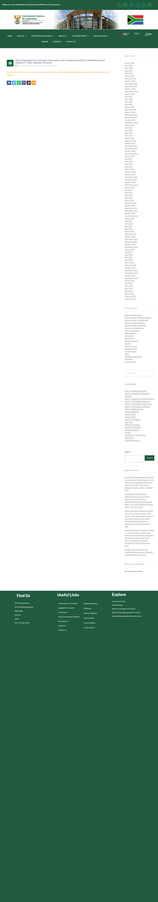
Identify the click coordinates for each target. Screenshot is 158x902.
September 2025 (131, 91)
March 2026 (129, 76)
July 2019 (128, 283)
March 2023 (129, 169)
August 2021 (130, 218)
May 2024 (128, 133)
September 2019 (131, 278)
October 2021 (130, 213)
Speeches (128, 359)
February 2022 (130, 203)
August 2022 (130, 187)
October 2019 (130, 275)
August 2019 (130, 281)
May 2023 (128, 164)
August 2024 (130, 125)
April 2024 (129, 135)
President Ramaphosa (133, 357)
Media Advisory (131, 333)
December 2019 (131, 270)
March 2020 (129, 263)
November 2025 (131, 86)
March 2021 (129, 231)
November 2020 (131, 242)
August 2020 (130, 250)
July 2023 (128, 159)
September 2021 (131, 216)
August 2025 (130, 94)
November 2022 (131, 180)
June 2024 (129, 130)
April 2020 (129, 260)
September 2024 (131, 122)
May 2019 (128, 288)
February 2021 (130, 234)
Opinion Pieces (130, 351)
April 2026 (129, 73)
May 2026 (128, 71)
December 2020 (131, 239)
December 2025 (131, 84)
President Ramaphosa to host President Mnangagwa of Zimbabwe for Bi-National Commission (139, 552)
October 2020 (130, 244)
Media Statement (131, 341)
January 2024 (130, 143)
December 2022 (131, 177)
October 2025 (130, 89)
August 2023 (130, 156)
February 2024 (130, 141)
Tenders (44, 41)
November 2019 (131, 273)
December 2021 (131, 208)
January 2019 (130, 299)
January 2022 (130, 205)
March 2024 (129, 138)
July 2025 (128, 97)
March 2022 (129, 200)
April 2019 (129, 291)
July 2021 (128, 221)
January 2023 (130, 174)
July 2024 (128, 128)
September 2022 (131, 185)
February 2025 (130, 110)
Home (9, 36)
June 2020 (129, 255)
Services (62, 36)
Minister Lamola (131, 346)
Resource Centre (79, 36)
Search (127, 452)
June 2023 (129, 161)
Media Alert (129, 336)
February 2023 (130, 172)
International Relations (41, 36)
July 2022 (128, 190)
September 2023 (131, 154)
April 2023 (129, 167)
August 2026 (130, 63)
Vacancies (57, 41)
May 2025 (128, 102)
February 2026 (130, 78)
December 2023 (131, 146)
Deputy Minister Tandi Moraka (136, 320)
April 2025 (129, 104)
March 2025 (129, 107)
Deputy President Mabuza (135, 323)
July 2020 (128, 252)
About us (20, 36)
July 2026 (128, 65)
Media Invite (129, 338)
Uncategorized (130, 362)
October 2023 (130, 151)
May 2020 (128, 257)
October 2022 (130, 182)
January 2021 (130, 237)
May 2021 (128, 226)
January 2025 (130, 112)
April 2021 (129, 229)
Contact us (70, 41)
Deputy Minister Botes (133, 315)
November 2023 (131, 148)
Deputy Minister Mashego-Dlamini (138, 318)
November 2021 (131, 211)
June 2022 (129, 192)
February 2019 (130, 296)
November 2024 (131, 117)
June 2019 (129, 286)
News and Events (100, 36)
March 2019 (129, 294)
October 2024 (130, 120)
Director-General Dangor (134, 328)
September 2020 (131, 247)
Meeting (128, 344)
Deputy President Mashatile (135, 325)
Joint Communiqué (132, 331)
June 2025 (129, 99)
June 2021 (129, 224)
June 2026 (129, 68)
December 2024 (131, 115)
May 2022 (128, 195)
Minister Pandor (131, 349)
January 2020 (130, 268)
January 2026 (130, 81)
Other (127, 354)
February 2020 (130, 265)
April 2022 (129, 198)
